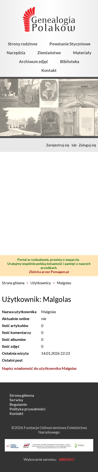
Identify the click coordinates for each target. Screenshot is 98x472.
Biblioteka (69, 61)
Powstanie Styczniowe (69, 43)
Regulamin (18, 404)
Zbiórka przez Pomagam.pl (49, 272)
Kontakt (49, 70)
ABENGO (66, 459)
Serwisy (16, 399)
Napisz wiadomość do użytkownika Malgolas (39, 368)
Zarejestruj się (57, 145)
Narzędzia (16, 52)
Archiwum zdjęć (33, 61)
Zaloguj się (87, 145)
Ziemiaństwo (49, 52)
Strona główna (13, 283)
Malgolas (64, 283)
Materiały (82, 52)
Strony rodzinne (22, 43)
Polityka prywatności (27, 409)
